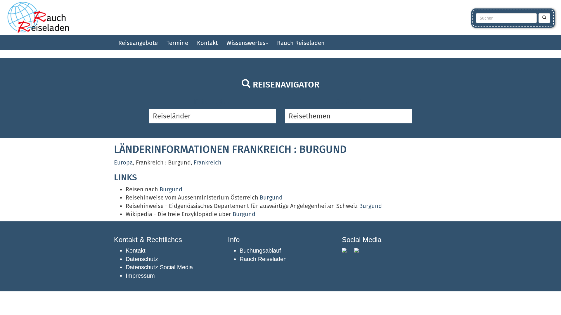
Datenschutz (142, 259)
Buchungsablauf (260, 250)
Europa (123, 162)
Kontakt (207, 42)
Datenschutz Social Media (159, 267)
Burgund (171, 189)
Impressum (140, 275)
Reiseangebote (138, 42)
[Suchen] (544, 18)
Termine (177, 42)
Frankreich (207, 162)
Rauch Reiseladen (301, 42)
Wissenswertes (245, 42)
